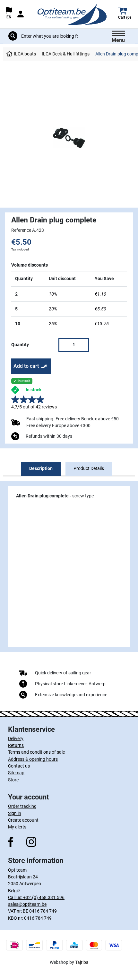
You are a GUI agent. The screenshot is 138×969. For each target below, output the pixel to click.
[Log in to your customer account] (20, 14)
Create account (23, 820)
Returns (16, 745)
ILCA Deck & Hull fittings (66, 53)
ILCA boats (25, 53)
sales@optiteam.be (27, 904)
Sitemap (16, 772)
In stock (33, 389)
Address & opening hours (33, 759)
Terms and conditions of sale (36, 752)
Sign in (14, 813)
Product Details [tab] (88, 468)
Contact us (19, 765)
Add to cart (26, 366)
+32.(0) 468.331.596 (44, 897)
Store (13, 779)
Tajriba (82, 962)
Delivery (15, 738)
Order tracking (22, 806)
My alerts (17, 826)
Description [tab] (41, 468)
